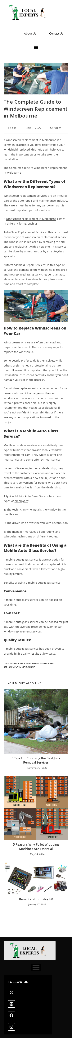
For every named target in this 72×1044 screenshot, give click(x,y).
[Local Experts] (29, 12)
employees (21, 501)
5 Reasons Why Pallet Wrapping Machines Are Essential (36, 846)
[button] (36, 47)
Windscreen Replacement (24, 663)
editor (12, 128)
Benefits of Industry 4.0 (36, 899)
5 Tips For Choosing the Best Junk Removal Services (36, 760)
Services (56, 128)
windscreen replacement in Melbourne (31, 219)
